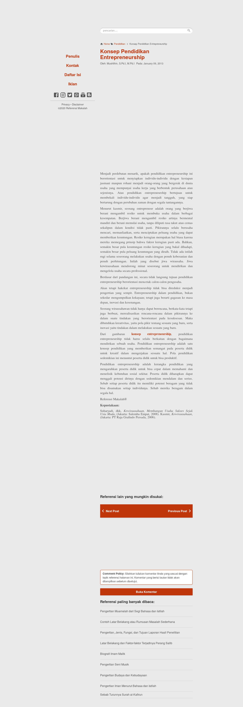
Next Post (112, 511)
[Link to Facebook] (56, 97)
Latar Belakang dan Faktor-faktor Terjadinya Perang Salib (136, 643)
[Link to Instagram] (63, 97)
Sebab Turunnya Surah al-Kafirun (121, 694)
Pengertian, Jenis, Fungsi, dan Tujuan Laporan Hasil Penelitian (140, 632)
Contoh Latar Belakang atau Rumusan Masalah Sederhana (137, 622)
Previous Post (177, 511)
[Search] (189, 30)
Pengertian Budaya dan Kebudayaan (123, 675)
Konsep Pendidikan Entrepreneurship (124, 54)
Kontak (72, 65)
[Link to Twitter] (70, 97)
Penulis (73, 56)
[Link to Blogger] (89, 97)
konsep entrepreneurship (151, 333)
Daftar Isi (72, 74)
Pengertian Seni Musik (114, 664)
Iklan (72, 84)
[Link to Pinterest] (76, 97)
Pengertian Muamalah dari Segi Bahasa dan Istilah (132, 611)
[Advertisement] (146, 91)
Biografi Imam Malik (112, 654)
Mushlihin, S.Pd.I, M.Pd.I (120, 63)
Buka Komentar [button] (146, 592)
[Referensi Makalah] (72, 26)
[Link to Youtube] (83, 97)
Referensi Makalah (76, 108)
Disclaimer (78, 104)
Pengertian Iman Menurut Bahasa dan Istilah (128, 686)
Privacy (66, 104)
